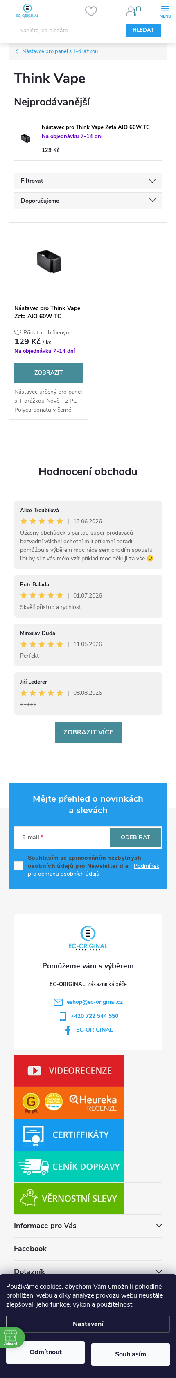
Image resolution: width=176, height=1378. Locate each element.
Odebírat (135, 837)
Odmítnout (45, 1352)
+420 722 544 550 (94, 1016)
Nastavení (88, 1324)
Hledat (143, 30)
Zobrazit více (88, 732)
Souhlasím (130, 1354)
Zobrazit (48, 373)
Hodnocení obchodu (88, 471)
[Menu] (165, 11)
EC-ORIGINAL (94, 1030)
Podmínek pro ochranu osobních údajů (94, 870)
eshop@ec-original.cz (95, 1002)
